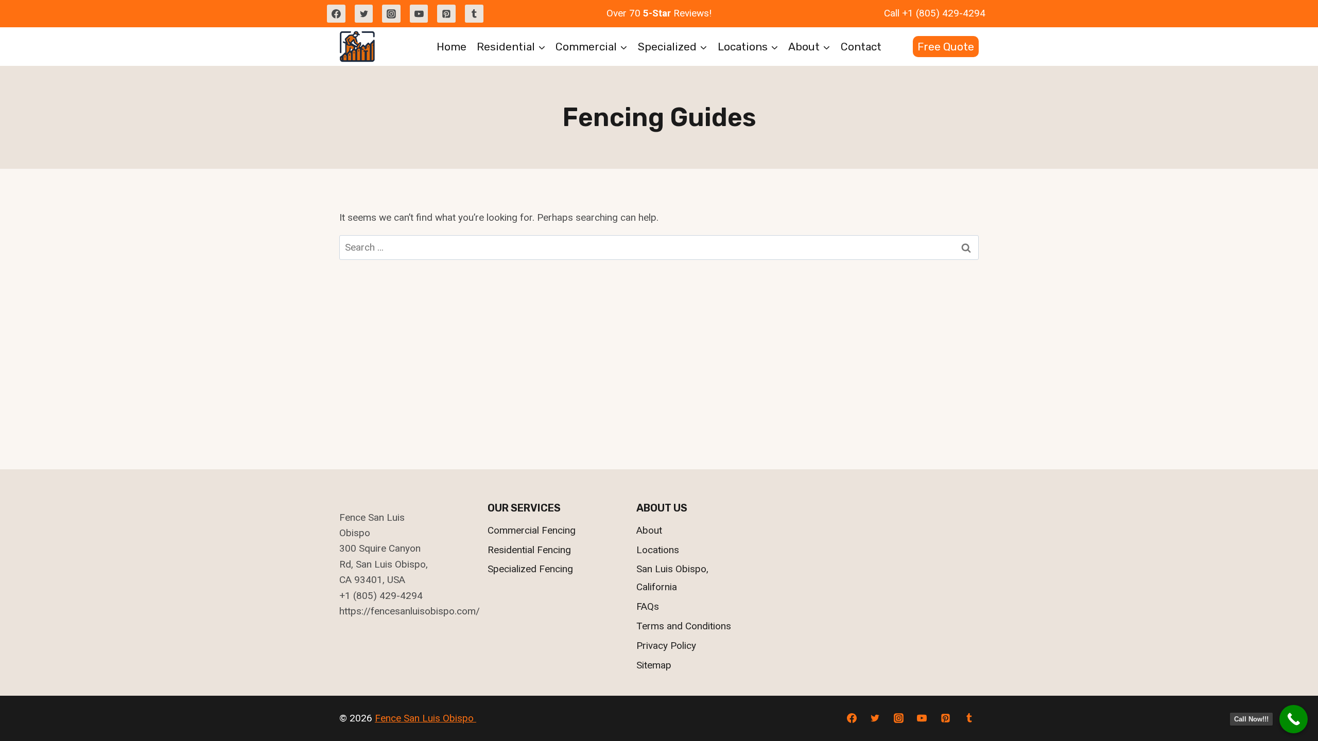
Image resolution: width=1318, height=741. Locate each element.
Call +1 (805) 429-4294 (934, 13)
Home (451, 46)
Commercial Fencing (532, 530)
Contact (861, 46)
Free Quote (945, 46)
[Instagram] (391, 14)
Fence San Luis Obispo (425, 718)
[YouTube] (419, 14)
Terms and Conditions (683, 626)
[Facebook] (336, 14)
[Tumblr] (474, 14)
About (649, 530)
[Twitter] (364, 14)
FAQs (647, 606)
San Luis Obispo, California (672, 577)
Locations (657, 550)
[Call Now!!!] (1293, 719)
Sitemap (653, 665)
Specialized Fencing (530, 569)
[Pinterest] (446, 14)
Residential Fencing (529, 550)
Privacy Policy (666, 645)
